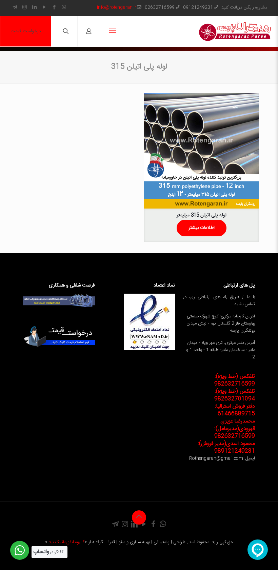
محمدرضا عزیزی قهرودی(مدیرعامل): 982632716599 (234, 429)
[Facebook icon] (54, 7)
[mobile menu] (112, 31)
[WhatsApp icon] (63, 7)
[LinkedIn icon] (34, 7)
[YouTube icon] (44, 7)
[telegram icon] (14, 7)
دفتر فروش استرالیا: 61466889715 (235, 410)
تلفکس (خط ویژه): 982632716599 (234, 380)
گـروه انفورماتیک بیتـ (65, 542)
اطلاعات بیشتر (201, 228)
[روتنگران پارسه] (235, 31)
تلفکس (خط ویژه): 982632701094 (234, 395)
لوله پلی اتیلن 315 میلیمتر (201, 215)
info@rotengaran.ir (116, 7)
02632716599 (160, 7)
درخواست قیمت (26, 31)
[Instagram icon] (24, 7)
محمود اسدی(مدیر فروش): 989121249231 (226, 447)
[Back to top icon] (139, 517)
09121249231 (198, 7)
